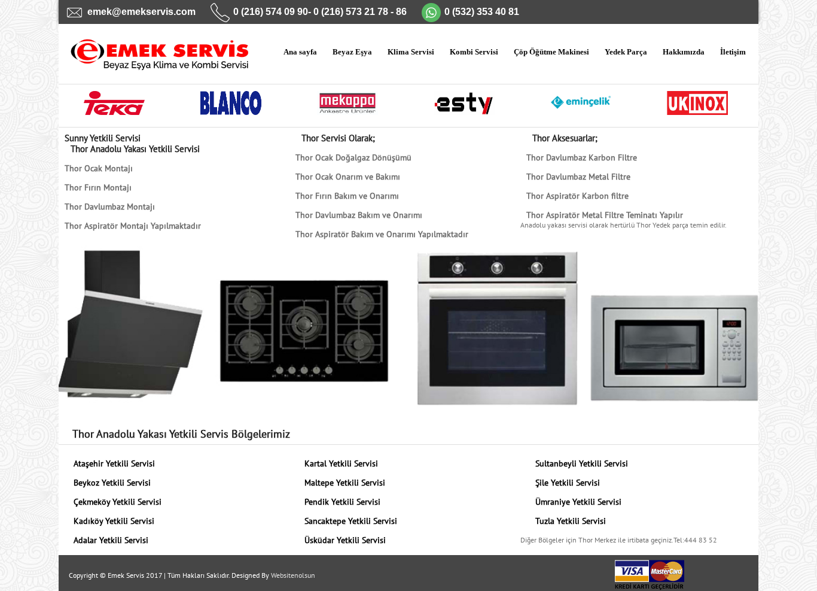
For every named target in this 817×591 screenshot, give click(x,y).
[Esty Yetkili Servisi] (464, 109)
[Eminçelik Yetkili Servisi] (581, 109)
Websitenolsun (293, 575)
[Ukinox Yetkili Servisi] (697, 109)
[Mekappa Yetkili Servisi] (348, 109)
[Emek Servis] (151, 61)
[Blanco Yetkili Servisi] (231, 109)
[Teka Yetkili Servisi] (114, 109)
